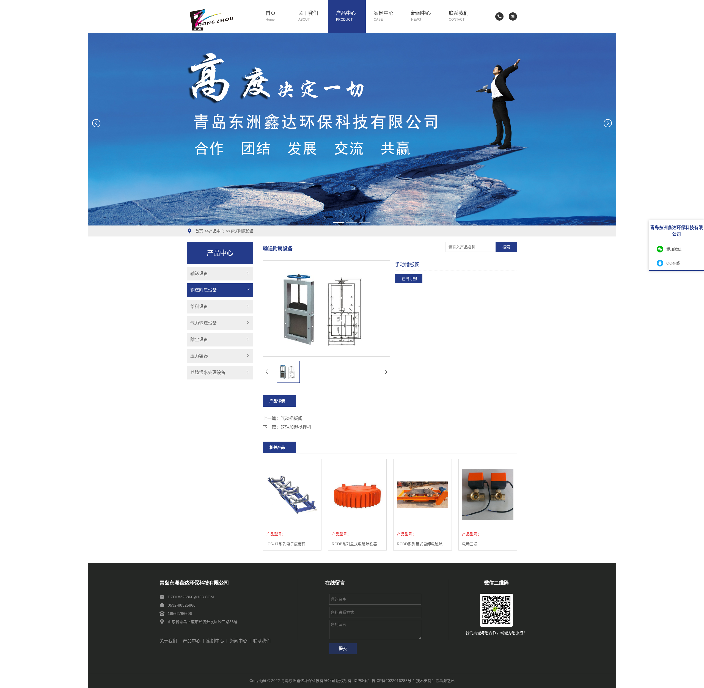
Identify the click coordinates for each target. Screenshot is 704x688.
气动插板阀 (291, 418)
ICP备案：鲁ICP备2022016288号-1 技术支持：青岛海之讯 (404, 680)
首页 (271, 16)
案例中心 (384, 16)
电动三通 (469, 544)
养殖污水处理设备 (208, 372)
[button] (338, 222)
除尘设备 (199, 339)
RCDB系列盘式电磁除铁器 (354, 544)
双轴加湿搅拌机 (295, 427)
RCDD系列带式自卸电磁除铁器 (422, 544)
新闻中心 (421, 16)
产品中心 (346, 16)
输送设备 (199, 273)
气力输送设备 (203, 323)
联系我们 (459, 16)
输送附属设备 (242, 231)
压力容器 (199, 356)
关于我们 (308, 16)
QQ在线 (673, 263)
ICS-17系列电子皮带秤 (286, 544)
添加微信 (674, 249)
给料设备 (199, 306)
